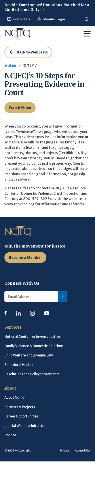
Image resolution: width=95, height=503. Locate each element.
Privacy (65, 450)
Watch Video (20, 107)
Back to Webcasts (32, 52)
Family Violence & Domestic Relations (33, 346)
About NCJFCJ (15, 397)
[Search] (86, 19)
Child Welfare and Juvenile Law (28, 355)
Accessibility (83, 450)
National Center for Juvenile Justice (32, 336)
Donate (10, 435)
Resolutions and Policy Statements (31, 374)
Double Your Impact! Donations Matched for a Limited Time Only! (46, 7)
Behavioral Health (18, 365)
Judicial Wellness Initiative (25, 426)
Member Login (54, 19)
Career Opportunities (21, 416)
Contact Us (21, 19)
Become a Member (25, 257)
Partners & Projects (19, 407)
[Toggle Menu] (87, 33)
